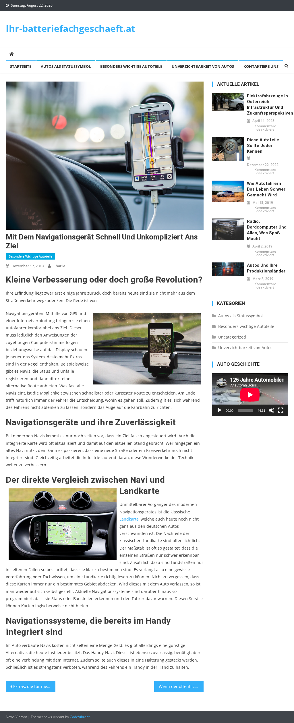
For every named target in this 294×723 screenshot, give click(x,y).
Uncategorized (232, 337)
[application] (250, 394)
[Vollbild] (281, 410)
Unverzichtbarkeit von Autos (203, 66)
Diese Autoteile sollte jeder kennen (263, 145)
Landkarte (129, 519)
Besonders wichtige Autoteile (131, 66)
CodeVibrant (80, 716)
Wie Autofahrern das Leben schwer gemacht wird (266, 189)
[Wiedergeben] (219, 410)
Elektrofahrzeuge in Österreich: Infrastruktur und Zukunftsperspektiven (267, 104)
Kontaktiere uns (260, 66)
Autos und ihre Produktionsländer (266, 268)
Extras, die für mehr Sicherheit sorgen (34, 686)
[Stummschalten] (271, 410)
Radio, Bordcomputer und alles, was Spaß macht (267, 230)
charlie (59, 265)
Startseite (20, 66)
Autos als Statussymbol (66, 66)
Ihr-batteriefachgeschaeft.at (70, 28)
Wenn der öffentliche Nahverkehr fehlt (181, 686)
